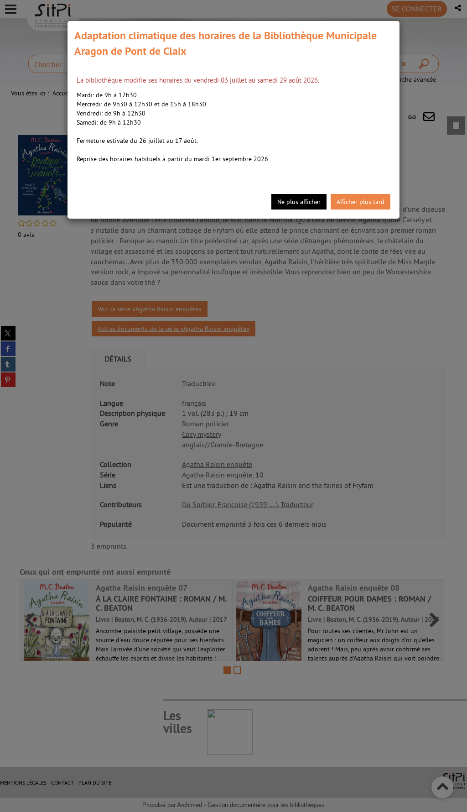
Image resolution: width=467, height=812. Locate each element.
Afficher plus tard (360, 202)
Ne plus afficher (299, 202)
